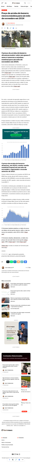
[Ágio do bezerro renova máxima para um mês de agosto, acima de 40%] (25, 381)
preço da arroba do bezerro (8, 256)
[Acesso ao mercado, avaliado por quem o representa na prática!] (5, 307)
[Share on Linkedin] (14, 261)
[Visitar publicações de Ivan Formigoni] (3, 24)
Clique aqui (5, 245)
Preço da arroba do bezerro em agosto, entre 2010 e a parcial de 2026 (11, 392)
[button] (3, 3)
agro (10, 254)
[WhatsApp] (19, 454)
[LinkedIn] (29, 268)
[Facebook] (28, 268)
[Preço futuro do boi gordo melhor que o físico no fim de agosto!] (25, 407)
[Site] (26, 268)
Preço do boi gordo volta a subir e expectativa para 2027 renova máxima (11, 366)
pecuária (21, 254)
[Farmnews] (16, 3)
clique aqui (8, 72)
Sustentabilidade (15, 308)
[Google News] (12, 454)
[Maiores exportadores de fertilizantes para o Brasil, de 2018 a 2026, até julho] (5, 300)
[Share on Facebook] (4, 28)
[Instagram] (15, 454)
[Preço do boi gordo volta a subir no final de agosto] (5, 293)
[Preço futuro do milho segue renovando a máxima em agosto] (5, 315)
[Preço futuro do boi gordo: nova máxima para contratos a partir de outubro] (5, 286)
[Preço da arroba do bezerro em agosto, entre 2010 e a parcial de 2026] (25, 394)
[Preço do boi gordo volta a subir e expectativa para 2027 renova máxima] (25, 368)
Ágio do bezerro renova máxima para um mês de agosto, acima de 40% (11, 379)
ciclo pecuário (15, 254)
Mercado (4, 10)
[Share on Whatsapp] (11, 261)
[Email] (18, 261)
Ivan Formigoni (11, 23)
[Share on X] (7, 28)
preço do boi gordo (20, 256)
